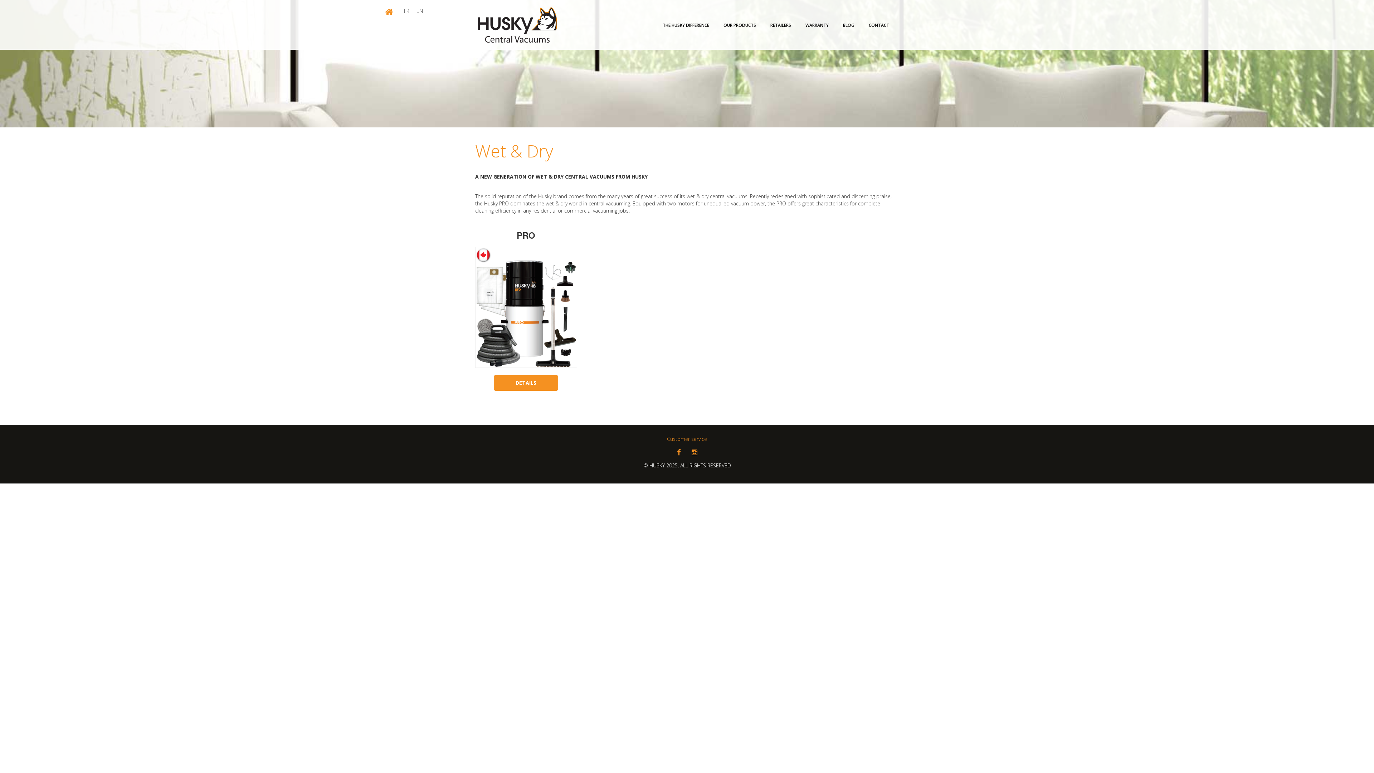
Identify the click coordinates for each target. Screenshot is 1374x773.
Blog (848, 25)
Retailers (780, 25)
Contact (879, 25)
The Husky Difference (686, 25)
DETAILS (526, 382)
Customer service (687, 439)
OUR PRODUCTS (739, 25)
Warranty (817, 25)
